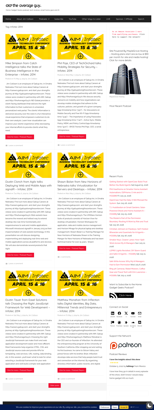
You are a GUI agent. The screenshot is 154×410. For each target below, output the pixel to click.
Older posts (54, 385)
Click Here (125, 295)
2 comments (65, 257)
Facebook (119, 316)
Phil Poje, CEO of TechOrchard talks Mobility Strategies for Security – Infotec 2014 (79, 66)
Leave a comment (16, 145)
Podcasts (43, 19)
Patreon (112, 326)
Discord (140, 326)
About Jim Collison (25, 19)
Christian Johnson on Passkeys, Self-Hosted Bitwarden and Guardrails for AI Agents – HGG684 (128, 232)
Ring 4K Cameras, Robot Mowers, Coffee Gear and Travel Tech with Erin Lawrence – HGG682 (128, 272)
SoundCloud (133, 326)
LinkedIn (112, 316)
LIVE (108, 19)
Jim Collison (32, 79)
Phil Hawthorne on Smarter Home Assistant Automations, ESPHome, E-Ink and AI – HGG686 (128, 192)
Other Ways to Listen (91, 19)
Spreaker (126, 326)
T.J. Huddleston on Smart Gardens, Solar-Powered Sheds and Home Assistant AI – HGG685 (127, 210)
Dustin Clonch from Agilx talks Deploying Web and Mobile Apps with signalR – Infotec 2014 (28, 185)
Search (141, 19)
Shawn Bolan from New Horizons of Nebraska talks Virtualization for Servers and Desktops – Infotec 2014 (79, 185)
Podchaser (119, 326)
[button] (149, 405)
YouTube (72, 19)
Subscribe (58, 19)
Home (8, 19)
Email (139, 316)
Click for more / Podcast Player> (19, 137)
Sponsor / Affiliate (124, 19)
